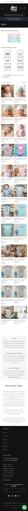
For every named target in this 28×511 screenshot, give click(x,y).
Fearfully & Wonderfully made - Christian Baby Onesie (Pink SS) (20, 159)
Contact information (15, 507)
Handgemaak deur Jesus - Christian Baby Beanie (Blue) (7, 119)
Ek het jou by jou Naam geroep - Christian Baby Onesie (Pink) (20, 179)
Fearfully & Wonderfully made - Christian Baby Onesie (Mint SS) (7, 239)
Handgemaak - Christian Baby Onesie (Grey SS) (7, 280)
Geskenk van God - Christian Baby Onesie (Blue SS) (20, 238)
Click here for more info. (14, 377)
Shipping (5, 446)
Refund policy (22, 503)
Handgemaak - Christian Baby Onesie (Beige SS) (7, 321)
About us (5, 439)
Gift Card (5, 449)
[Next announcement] (25, 1)
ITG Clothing (8, 503)
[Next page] (20, 330)
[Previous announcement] (2, 1)
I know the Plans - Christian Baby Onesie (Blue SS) (6, 219)
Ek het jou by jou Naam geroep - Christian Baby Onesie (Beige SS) (7, 260)
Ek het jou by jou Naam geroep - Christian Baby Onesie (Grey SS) (7, 300)
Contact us (5, 436)
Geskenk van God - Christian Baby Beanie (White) (20, 119)
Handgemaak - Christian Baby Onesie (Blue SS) (7, 199)
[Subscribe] (23, 490)
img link (14, 35)
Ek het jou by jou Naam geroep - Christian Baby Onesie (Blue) (20, 199)
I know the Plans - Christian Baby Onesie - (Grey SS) (19, 280)
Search (4, 432)
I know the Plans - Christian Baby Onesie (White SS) (19, 321)
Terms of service (14, 505)
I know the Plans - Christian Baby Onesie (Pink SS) (6, 158)
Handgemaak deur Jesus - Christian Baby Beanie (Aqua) (20, 99)
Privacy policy (7, 505)
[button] (3, 8)
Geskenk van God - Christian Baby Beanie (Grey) (7, 139)
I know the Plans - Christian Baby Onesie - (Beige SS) (19, 259)
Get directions (6, 479)
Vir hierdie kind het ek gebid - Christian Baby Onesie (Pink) (20, 139)
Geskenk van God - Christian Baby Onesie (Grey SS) (20, 300)
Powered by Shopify (15, 503)
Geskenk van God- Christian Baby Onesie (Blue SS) (20, 219)
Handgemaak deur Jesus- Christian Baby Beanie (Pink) (7, 99)
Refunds (5, 442)
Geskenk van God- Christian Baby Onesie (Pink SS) (7, 179)
